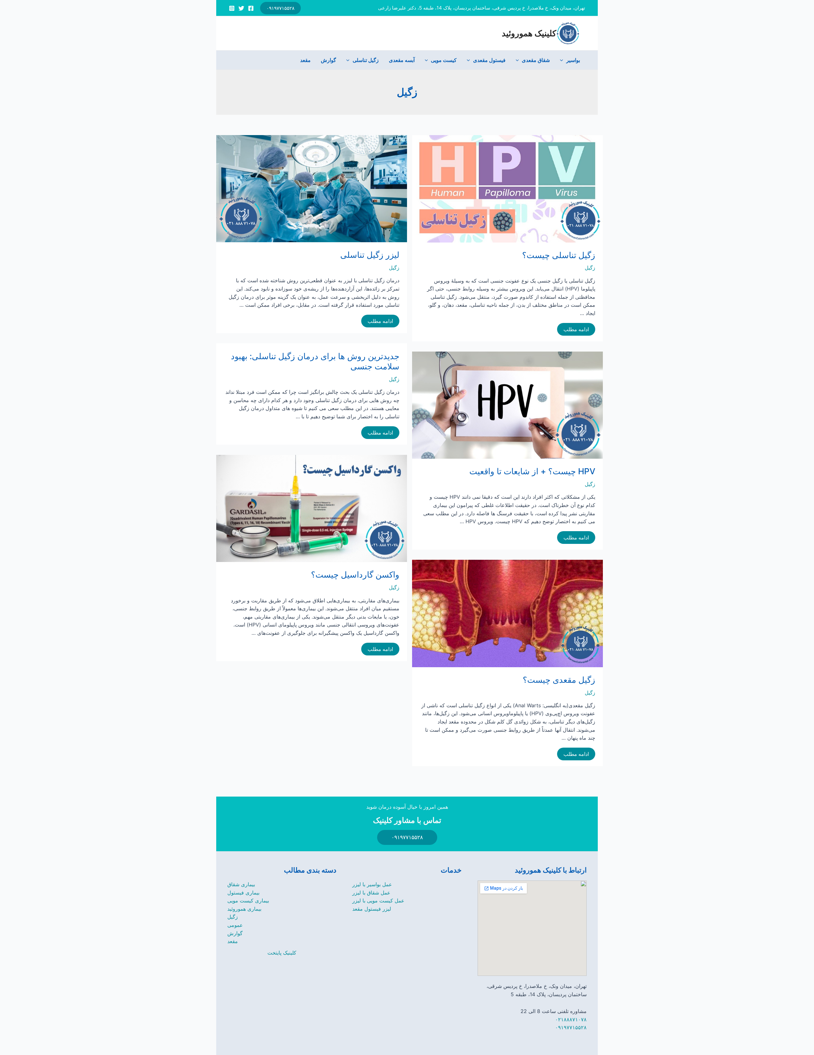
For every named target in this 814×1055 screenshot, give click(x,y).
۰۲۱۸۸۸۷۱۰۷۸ (571, 1019)
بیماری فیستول (243, 892)
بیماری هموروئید (244, 909)
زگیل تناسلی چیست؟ (558, 255)
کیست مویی (444, 60)
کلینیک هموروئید (529, 33)
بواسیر (573, 60)
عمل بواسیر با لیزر (372, 884)
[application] (563, 60)
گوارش (328, 60)
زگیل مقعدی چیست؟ (559, 680)
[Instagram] (232, 8)
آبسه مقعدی (402, 60)
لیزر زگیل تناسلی (369, 255)
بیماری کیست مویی (248, 900)
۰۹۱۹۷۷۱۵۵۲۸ (571, 1027)
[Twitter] (241, 8)
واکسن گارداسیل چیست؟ (355, 574)
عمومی (235, 925)
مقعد (305, 60)
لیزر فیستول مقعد (371, 909)
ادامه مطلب (380, 321)
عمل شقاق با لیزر (371, 892)
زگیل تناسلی (366, 60)
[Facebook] (251, 8)
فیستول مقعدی (489, 60)
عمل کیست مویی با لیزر (378, 900)
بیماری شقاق (241, 884)
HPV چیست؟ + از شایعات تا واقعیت (532, 471)
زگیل (394, 267)
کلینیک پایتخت (281, 952)
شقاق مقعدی (536, 60)
